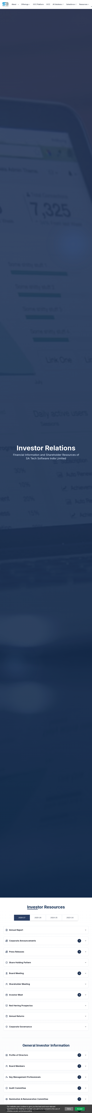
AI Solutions (57, 4)
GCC (48, 4)
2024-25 (53, 918)
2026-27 (22, 918)
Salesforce (70, 4)
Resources (83, 4)
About (14, 4)
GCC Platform (38, 4)
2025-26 (38, 918)
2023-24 (70, 918)
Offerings (24, 4)
